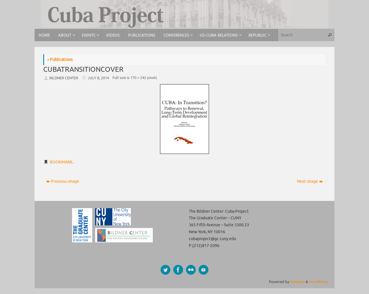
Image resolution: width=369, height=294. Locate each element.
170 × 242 (138, 78)
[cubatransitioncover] (184, 119)
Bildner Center (63, 78)
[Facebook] (178, 270)
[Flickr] (191, 270)
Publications (60, 59)
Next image (307, 181)
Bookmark (61, 162)
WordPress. (319, 282)
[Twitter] (165, 270)
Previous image (65, 181)
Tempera (297, 282)
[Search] (329, 35)
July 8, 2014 (98, 78)
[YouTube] (203, 270)
